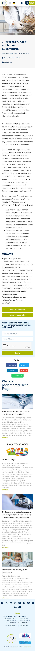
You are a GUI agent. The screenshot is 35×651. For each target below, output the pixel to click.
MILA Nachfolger (8, 460)
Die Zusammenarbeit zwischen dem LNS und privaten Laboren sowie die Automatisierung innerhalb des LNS (16, 515)
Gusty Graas (8, 62)
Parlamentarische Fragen (9, 53)
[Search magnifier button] (27, 3)
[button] (11, 365)
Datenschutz (27, 647)
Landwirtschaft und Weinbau (13, 58)
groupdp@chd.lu (23, 625)
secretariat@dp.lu (11, 625)
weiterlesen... (5, 437)
